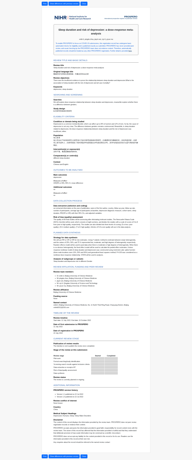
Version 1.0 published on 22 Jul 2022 (70, 397)
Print (44, 4)
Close (84, 4)
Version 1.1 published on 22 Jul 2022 (70, 394)
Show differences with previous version (64, 4)
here (130, 51)
